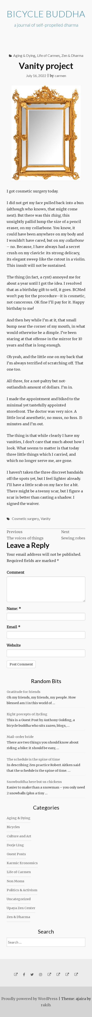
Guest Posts (16, 854)
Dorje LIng (15, 845)
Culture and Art (19, 836)
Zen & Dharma (72, 55)
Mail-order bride (20, 737)
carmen (60, 75)
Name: (14, 608)
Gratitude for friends (23, 692)
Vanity (45, 518)
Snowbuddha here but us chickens (34, 782)
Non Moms (15, 881)
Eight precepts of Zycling (27, 714)
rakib (45, 1005)
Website (14, 645)
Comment (15, 572)
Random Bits (46, 681)
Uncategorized (19, 899)
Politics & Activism (22, 890)
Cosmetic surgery (25, 518)
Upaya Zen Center (21, 908)
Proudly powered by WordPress (29, 998)
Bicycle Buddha (46, 14)
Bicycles (13, 827)
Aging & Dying (24, 55)
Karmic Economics (22, 863)
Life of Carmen (48, 55)
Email (13, 627)
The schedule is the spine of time (33, 759)
